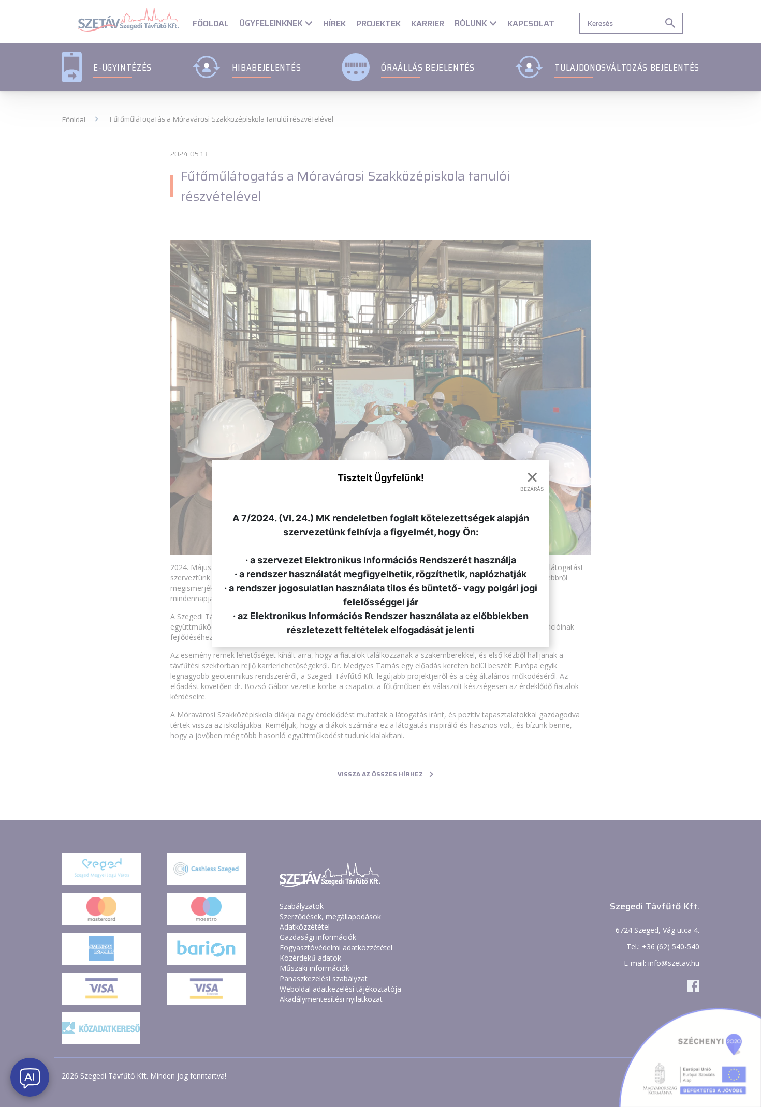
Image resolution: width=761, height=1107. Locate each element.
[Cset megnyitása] (29, 1077)
